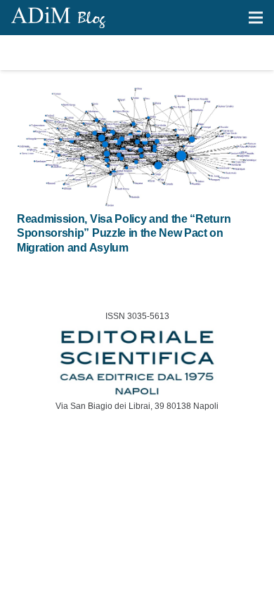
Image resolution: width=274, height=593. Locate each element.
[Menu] (256, 17)
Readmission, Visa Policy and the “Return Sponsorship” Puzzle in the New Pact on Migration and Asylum (123, 233)
